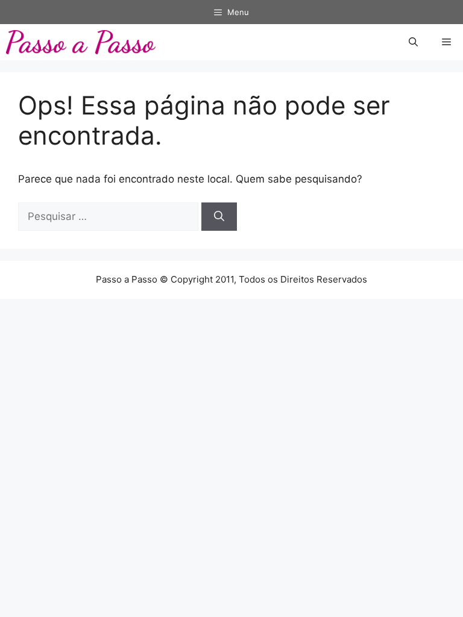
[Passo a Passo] (81, 42)
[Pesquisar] (219, 216)
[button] (413, 42)
